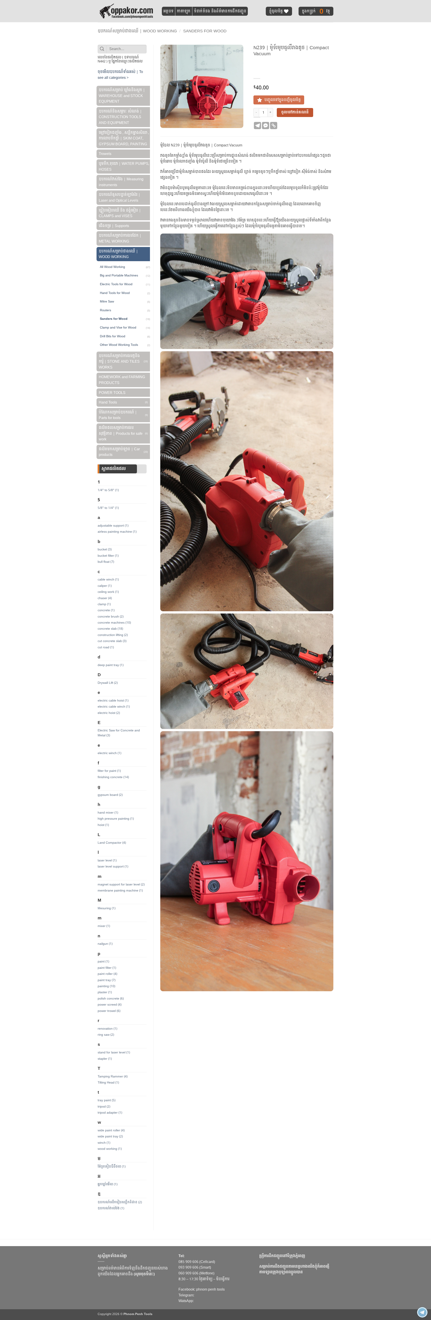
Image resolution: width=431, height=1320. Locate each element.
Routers (105, 310)
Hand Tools (108, 402)
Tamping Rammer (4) (113, 1076)
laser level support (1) (113, 866)
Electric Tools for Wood (116, 284)
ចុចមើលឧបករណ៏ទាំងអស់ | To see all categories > (120, 74)
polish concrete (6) (111, 998)
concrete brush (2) (110, 616)
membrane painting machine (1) (120, 890)
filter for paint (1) (109, 771)
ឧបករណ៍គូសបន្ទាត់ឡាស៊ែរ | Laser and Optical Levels (119, 197)
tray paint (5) (106, 1100)
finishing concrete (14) (113, 777)
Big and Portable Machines (119, 275)
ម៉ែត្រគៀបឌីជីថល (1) (111, 1166)
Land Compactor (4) (112, 842)
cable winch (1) (108, 579)
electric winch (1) (109, 753)
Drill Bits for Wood (112, 336)
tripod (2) (104, 1106)
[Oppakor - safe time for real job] (126, 11)
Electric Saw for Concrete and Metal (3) (119, 733)
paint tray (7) (106, 980)
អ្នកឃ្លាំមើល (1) (107, 1184)
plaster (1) (105, 992)
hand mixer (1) (108, 812)
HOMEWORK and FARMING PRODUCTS (122, 380)
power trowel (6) (109, 1011)
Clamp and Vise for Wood (118, 327)
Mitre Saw (107, 301)
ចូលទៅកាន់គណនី (295, 112)
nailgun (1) (105, 944)
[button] (166, 122)
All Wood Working (112, 267)
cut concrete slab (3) (112, 641)
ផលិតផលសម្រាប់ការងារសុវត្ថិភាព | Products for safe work (121, 433)
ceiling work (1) (108, 592)
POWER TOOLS (112, 392)
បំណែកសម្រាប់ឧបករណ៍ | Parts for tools (118, 415)
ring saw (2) (106, 1034)
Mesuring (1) (106, 908)
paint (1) (103, 961)
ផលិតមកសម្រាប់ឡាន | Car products (119, 452)
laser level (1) (107, 860)
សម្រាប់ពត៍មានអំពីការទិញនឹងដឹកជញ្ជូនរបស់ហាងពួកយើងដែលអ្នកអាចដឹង (133, 1271)
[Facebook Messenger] (265, 125)
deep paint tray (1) (110, 665)
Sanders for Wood (204, 31)
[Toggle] (126, 87)
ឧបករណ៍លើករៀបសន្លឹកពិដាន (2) (120, 1202)
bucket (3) (105, 549)
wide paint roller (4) (111, 1130)
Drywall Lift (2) (108, 683)
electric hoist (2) (109, 713)
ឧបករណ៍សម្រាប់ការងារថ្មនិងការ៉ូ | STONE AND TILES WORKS (119, 362)
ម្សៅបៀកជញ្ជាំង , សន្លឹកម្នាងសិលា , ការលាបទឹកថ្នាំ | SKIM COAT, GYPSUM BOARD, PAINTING (124, 138)
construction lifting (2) (113, 635)
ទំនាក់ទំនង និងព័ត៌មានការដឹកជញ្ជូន (220, 11)
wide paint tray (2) (110, 1136)
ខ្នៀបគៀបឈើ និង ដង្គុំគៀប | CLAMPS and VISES (120, 213)
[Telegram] (257, 125)
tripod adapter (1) (110, 1112)
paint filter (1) (107, 968)
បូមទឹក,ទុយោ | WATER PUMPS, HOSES (124, 166)
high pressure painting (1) (116, 818)
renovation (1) (107, 1028)
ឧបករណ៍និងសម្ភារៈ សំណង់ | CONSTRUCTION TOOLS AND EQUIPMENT (120, 117)
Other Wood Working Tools (119, 345)
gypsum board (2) (110, 795)
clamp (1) (104, 604)
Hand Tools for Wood (115, 293)
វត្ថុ (316, 11)
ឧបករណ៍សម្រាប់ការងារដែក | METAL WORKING (120, 238)
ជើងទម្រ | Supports (114, 226)
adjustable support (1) (113, 525)
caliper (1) (105, 586)
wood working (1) (110, 1149)
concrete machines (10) (114, 622)
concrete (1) (106, 610)
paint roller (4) (107, 974)
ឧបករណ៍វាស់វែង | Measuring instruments (121, 182)
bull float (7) (106, 562)
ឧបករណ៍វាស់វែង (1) (111, 1208)
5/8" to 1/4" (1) (108, 508)
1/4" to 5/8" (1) (108, 490)
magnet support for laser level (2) (121, 884)
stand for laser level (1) (114, 1052)
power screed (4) (109, 1004)
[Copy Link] (273, 125)
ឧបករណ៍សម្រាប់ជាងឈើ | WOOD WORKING (137, 31)
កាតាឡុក (183, 11)
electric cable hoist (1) (113, 700)
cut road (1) (106, 647)
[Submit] (102, 49)
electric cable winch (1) (114, 706)
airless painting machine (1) (117, 531)
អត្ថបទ (168, 11)
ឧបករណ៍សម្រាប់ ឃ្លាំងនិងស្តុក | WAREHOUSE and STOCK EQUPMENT (122, 96)
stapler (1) (105, 1059)
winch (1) (104, 1143)
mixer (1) (104, 926)
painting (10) (106, 986)
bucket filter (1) (108, 555)
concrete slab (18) (110, 628)
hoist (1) (103, 825)
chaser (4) (105, 598)
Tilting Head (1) (108, 1082)
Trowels (105, 153)
